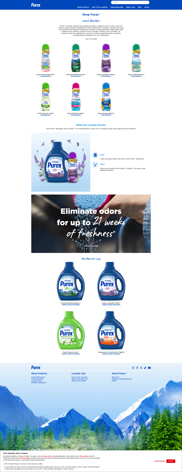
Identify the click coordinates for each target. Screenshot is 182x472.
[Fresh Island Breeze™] (136, 62)
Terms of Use (47, 456)
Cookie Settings (159, 461)
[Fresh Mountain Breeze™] (75, 62)
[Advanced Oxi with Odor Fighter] (111, 334)
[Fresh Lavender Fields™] (106, 62)
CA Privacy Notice (24, 458)
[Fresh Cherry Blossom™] (45, 62)
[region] (91, 461)
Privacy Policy (84, 456)
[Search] (148, 2)
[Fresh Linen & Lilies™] (45, 101)
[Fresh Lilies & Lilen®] (70, 334)
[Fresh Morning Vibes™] (75, 101)
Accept (170, 461)
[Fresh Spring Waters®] (106, 101)
